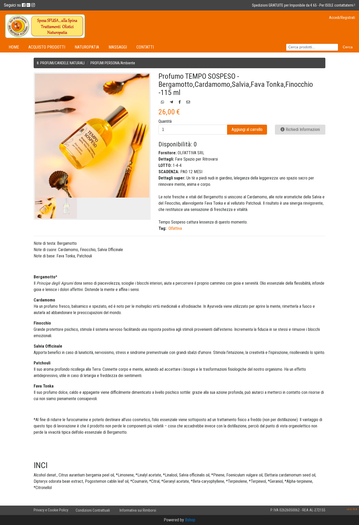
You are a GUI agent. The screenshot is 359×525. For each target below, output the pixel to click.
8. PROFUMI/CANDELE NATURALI (61, 63)
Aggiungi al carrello (247, 129)
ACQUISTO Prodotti (46, 47)
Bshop (190, 519)
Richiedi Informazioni (302, 129)
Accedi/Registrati (342, 17)
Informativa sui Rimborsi (138, 510)
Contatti (145, 47)
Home (14, 47)
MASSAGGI (118, 47)
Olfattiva (175, 228)
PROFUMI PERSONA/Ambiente (112, 63)
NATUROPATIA (87, 47)
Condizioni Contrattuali (93, 510)
